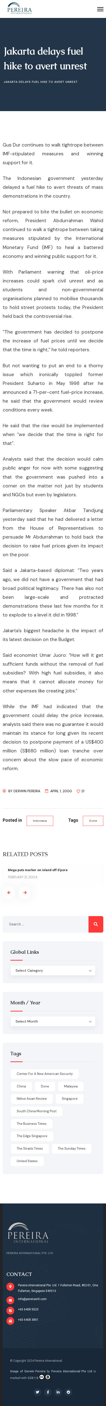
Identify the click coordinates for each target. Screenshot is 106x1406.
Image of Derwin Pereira (27, 1371)
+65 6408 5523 (28, 1309)
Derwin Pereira (27, 791)
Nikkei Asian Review (32, 1099)
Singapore (70, 1099)
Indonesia (40, 821)
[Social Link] (37, 1392)
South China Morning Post (36, 1111)
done (93, 821)
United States (27, 1161)
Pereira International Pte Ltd (71, 1371)
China (21, 1086)
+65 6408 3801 (28, 1319)
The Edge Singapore (32, 1136)
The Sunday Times (72, 1148)
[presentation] (9, 893)
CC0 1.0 (33, 1378)
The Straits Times (30, 1148)
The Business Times (32, 1124)
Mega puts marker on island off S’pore (38, 870)
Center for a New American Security (45, 1074)
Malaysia (71, 1086)
